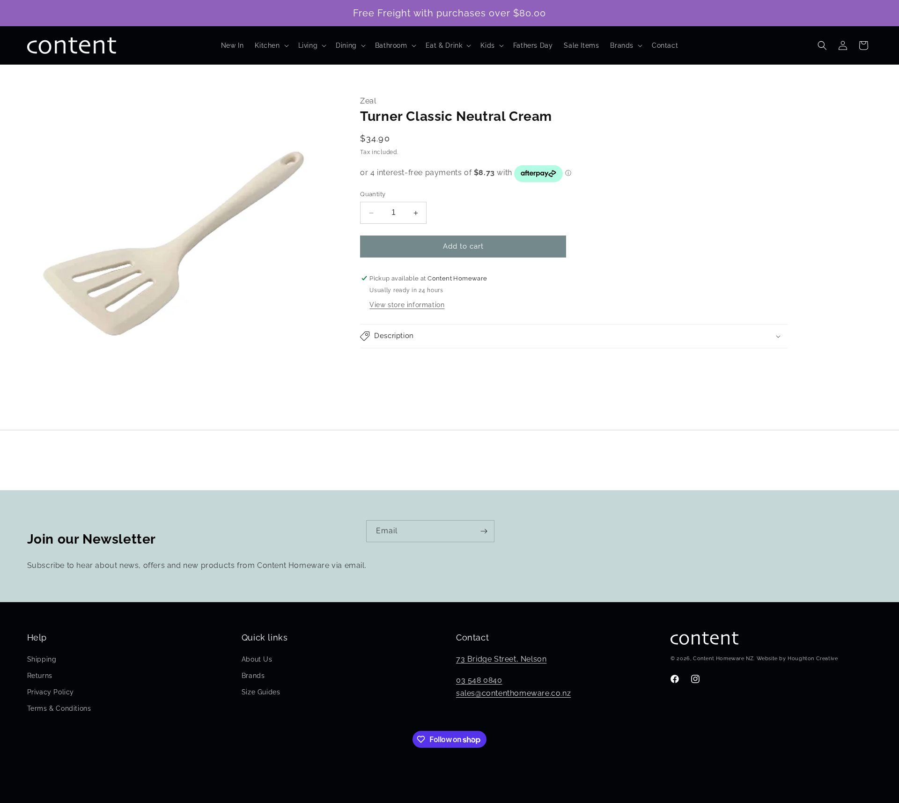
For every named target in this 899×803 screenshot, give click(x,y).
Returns (39, 675)
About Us (257, 659)
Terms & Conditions (59, 708)
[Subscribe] (483, 531)
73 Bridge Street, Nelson (501, 659)
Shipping (42, 659)
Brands (253, 675)
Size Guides (261, 692)
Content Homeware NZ (723, 659)
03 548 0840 (479, 680)
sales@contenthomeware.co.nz (513, 693)
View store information (406, 305)
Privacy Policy (50, 692)
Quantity (372, 194)
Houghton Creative (813, 659)
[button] (270, 45)
